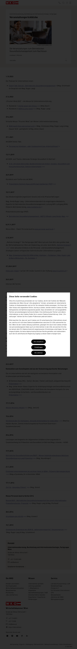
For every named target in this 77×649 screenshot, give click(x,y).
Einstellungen (38, 347)
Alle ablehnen (38, 353)
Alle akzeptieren (38, 342)
